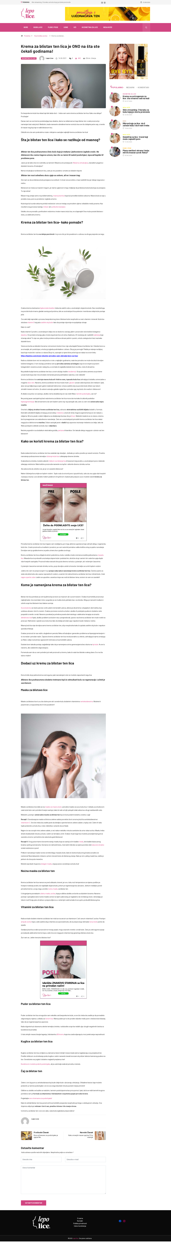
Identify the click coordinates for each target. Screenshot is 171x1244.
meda (81, 842)
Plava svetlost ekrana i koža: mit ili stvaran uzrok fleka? (136, 151)
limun (73, 416)
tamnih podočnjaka (83, 394)
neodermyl (72, 372)
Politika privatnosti (80, 1223)
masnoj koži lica (59, 196)
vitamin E (31, 322)
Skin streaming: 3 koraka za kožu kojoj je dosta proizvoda (136, 111)
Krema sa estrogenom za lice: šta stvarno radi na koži (136, 97)
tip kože (95, 644)
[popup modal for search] (146, 27)
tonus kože (93, 922)
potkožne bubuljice (58, 207)
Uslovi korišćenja (80, 1226)
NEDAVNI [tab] (130, 87)
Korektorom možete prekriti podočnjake (35, 1064)
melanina (60, 413)
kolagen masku (46, 864)
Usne (66, 27)
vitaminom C (25, 823)
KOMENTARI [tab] (143, 87)
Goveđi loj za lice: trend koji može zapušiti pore (135, 138)
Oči (75, 27)
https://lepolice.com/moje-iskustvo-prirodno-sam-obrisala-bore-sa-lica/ (49, 356)
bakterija (97, 335)
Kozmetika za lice (90, 27)
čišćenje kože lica (52, 456)
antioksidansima (87, 701)
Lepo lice (75, 1238)
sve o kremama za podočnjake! (40, 1098)
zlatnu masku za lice (47, 894)
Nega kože (107, 27)
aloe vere (31, 383)
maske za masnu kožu (53, 807)
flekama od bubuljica (80, 163)
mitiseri (46, 207)
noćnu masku (53, 889)
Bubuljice (38, 27)
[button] (102, 3)
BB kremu (60, 1034)
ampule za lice (26, 922)
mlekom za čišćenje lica (57, 461)
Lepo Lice (49, 58)
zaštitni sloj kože (47, 322)
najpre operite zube (28, 577)
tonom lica (49, 1019)
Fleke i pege (53, 27)
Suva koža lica (26, 608)
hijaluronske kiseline (47, 308)
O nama (80, 1218)
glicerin (72, 383)
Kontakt (80, 1221)
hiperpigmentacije (27, 402)
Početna (27, 36)
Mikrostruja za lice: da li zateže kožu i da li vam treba (49, 2)
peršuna (61, 430)
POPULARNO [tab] (117, 87)
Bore (26, 27)
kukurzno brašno (98, 845)
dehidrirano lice (26, 618)
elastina (24, 335)
